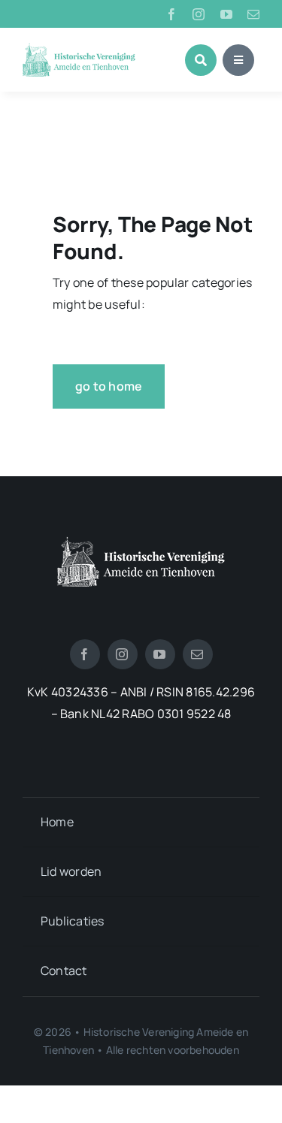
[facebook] (171, 14)
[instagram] (199, 14)
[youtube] (226, 14)
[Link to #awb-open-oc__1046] (201, 60)
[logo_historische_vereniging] (79, 49)
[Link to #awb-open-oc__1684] (238, 60)
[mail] (253, 14)
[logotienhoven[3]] (141, 542)
